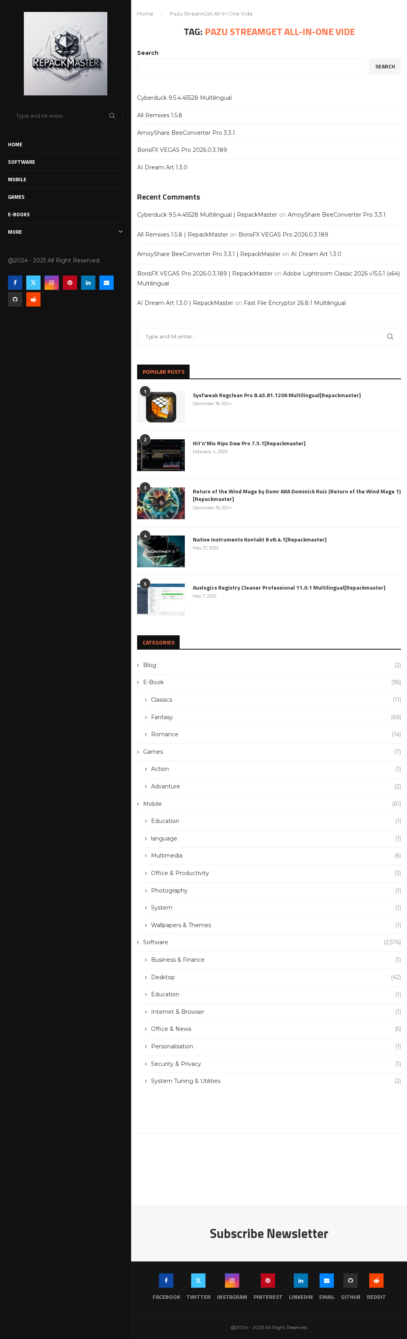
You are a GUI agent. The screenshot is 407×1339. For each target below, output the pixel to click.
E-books (19, 214)
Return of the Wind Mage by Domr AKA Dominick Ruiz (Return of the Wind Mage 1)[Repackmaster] (297, 495)
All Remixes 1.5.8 (159, 115)
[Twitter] (33, 283)
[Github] (15, 299)
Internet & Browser (276, 1011)
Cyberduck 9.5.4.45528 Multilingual (184, 97)
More (15, 232)
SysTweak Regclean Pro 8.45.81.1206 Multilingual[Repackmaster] (277, 395)
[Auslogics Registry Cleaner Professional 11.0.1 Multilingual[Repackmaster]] (161, 599)
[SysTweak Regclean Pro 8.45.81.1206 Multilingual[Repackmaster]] (161, 407)
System (276, 907)
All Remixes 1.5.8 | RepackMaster (182, 234)
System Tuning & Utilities (276, 1081)
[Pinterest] (70, 283)
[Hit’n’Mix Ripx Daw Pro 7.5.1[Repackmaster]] (161, 455)
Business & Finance (276, 959)
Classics (276, 699)
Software (21, 162)
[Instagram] (52, 283)
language (276, 838)
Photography (276, 890)
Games (16, 197)
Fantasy (276, 717)
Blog (272, 665)
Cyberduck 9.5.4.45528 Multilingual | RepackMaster (207, 214)
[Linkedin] (88, 283)
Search (148, 52)
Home (15, 144)
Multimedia (276, 855)
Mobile (17, 179)
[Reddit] (33, 299)
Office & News (276, 1028)
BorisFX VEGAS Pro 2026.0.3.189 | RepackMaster (205, 273)
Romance (276, 734)
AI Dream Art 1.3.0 (162, 167)
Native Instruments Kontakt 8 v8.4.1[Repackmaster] (260, 539)
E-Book (272, 682)
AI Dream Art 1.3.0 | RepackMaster (185, 303)
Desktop (276, 977)
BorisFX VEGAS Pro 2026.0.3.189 (182, 149)
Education (276, 821)
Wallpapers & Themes (276, 925)
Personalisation (276, 1046)
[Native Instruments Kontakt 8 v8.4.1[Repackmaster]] (161, 551)
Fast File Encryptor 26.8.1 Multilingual (295, 303)
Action (276, 768)
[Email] (106, 283)
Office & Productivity (276, 873)
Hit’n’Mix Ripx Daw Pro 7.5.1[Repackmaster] (249, 443)
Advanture (276, 786)
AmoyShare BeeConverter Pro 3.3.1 (186, 132)
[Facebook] (15, 283)
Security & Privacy (276, 1063)
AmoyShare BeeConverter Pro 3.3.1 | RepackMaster (209, 254)
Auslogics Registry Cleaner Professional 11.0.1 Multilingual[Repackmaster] (289, 588)
